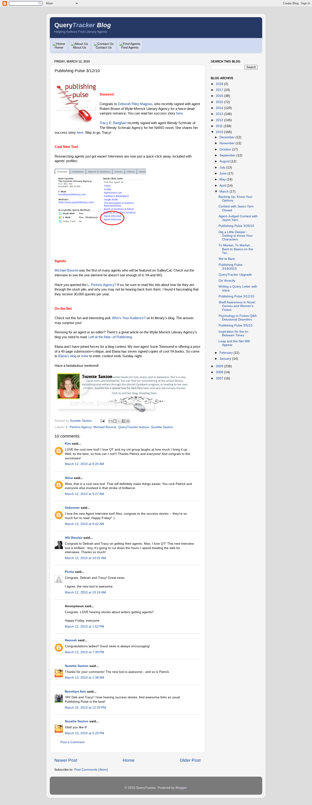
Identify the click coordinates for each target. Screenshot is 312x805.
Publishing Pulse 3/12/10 (236, 296)
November (227, 143)
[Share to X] (119, 421)
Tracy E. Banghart (113, 123)
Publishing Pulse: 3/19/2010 (231, 266)
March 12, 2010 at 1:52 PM (84, 626)
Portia (69, 572)
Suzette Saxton (162, 427)
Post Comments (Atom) (91, 769)
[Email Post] (102, 420)
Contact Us (104, 47)
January (225, 358)
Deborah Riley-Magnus (134, 104)
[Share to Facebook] (123, 421)
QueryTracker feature (133, 427)
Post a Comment (72, 742)
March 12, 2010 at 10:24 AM (85, 592)
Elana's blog (67, 356)
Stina (69, 478)
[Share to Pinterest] (128, 421)
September (227, 155)
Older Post (190, 760)
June (223, 173)
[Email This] (110, 421)
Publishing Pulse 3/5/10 (235, 325)
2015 (219, 102)
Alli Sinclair (73, 537)
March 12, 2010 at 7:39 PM (84, 652)
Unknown (72, 507)
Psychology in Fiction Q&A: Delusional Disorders (238, 317)
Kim (68, 443)
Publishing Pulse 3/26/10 (236, 226)
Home (59, 47)
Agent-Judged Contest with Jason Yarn (238, 218)
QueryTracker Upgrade (235, 274)
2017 (219, 90)
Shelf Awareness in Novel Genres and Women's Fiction (237, 306)
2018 (219, 84)
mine (84, 356)
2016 (219, 96)
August (224, 161)
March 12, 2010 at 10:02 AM (85, 558)
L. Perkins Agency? (101, 285)
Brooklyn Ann (75, 691)
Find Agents (129, 47)
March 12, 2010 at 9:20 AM (84, 464)
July (222, 167)
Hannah (71, 640)
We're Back (227, 259)
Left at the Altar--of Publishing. (110, 337)
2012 (219, 120)
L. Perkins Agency (79, 427)
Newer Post (65, 760)
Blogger (181, 787)
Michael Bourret (66, 270)
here (179, 113)
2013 (219, 114)
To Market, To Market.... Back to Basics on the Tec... (236, 249)
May (222, 179)
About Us (79, 47)
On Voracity (227, 280)
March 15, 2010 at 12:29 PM (85, 707)
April (222, 185)
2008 (219, 372)
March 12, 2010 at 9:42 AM (84, 524)
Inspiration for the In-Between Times (234, 333)
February (226, 352)
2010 (219, 132)
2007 (219, 378)
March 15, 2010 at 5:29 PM (84, 733)
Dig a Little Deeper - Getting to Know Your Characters (236, 235)
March (224, 191)
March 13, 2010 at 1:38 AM (84, 677)
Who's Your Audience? (128, 318)
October (225, 149)
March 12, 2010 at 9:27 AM (84, 494)
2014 (219, 108)
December (227, 137)
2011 (219, 126)
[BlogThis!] (115, 421)
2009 (219, 366)
